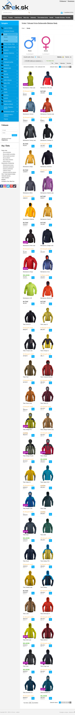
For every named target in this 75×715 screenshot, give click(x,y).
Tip (52, 63)
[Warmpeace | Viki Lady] (47, 86)
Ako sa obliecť (6, 157)
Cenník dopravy (18, 17)
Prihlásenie (63, 1)
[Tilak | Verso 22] (30, 323)
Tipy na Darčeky (7, 152)
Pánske (30, 50)
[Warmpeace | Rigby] (30, 165)
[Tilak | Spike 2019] (47, 480)
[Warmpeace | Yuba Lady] (30, 86)
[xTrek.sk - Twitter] (8, 187)
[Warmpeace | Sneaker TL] (47, 139)
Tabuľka (67, 57)
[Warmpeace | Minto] (30, 191)
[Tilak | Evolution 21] (47, 691)
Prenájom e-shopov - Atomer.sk (67, 712)
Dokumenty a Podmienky (8, 163)
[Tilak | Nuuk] (30, 559)
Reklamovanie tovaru (8, 165)
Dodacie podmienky (8, 168)
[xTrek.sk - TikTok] (14, 187)
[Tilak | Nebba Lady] (30, 586)
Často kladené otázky (43, 17)
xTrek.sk (4, 17)
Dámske (46, 50)
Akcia (56, 63)
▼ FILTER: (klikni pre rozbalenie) (33, 61)
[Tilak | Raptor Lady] (30, 507)
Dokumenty (33, 17)
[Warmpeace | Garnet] (47, 217)
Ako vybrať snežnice (8, 159)
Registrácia (71, 1)
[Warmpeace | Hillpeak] (30, 217)
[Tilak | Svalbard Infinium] (47, 375)
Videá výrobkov (5, 177)
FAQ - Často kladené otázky (8, 174)
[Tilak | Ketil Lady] (30, 638)
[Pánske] (30, 43)
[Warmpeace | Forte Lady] (30, 244)
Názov (32, 57)
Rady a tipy (26, 17)
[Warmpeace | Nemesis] (47, 165)
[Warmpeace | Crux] (47, 270)
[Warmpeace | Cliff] (30, 296)
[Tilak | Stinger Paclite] (30, 454)
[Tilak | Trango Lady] (30, 349)
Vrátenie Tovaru (7, 170)
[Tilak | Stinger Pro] (30, 428)
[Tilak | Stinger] (47, 454)
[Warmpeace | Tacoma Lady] (47, 112)
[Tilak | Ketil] (30, 664)
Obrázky (59, 57)
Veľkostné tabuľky (6, 176)
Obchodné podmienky (8, 166)
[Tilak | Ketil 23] (47, 638)
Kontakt (51, 17)
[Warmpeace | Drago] (30, 270)
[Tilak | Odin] (47, 533)
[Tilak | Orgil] (47, 507)
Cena (38, 57)
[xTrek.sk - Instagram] (4, 187)
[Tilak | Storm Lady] (30, 401)
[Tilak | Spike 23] (30, 480)
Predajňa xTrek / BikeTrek (8, 181)
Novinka (69, 63)
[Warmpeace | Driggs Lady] (47, 244)
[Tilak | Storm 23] (47, 401)
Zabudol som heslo (6, 138)
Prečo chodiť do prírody (9, 156)
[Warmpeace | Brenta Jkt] (47, 296)
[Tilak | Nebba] (47, 586)
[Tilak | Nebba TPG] (47, 559)
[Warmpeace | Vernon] (30, 112)
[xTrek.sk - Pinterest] (11, 187)
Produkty (10, 17)
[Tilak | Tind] (30, 375)
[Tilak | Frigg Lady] (47, 664)
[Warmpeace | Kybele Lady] (47, 191)
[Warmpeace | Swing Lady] (30, 139)
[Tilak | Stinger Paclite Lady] (47, 428)
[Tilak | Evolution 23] (30, 691)
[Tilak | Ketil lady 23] (47, 612)
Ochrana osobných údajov (9, 172)
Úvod (23, 28)
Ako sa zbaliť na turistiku (9, 154)
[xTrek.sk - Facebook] (1, 187)
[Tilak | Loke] (30, 612)
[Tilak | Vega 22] (47, 323)
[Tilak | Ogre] (30, 533)
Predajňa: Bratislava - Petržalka (62, 17)
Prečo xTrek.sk (6, 161)
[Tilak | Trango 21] (47, 349)
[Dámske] (46, 43)
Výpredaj (62, 63)
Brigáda (3, 179)
